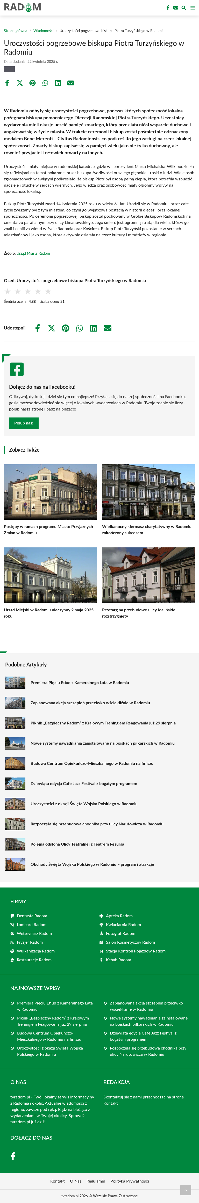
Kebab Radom (118, 960)
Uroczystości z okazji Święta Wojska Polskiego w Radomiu (84, 804)
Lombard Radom (31, 925)
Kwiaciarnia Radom (123, 925)
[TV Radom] (22, 8)
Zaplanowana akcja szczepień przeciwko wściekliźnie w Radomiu (90, 703)
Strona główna (15, 31)
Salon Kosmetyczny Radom (130, 942)
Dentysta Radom (32, 916)
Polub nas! (23, 423)
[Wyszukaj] (183, 8)
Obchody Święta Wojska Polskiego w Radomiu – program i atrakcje (92, 864)
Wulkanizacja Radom (36, 951)
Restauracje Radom (34, 960)
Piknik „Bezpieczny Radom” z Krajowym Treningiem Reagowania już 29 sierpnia (103, 723)
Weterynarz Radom (34, 933)
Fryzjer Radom (30, 942)
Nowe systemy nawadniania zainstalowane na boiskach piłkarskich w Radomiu (103, 743)
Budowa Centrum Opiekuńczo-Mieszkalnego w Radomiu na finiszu (92, 763)
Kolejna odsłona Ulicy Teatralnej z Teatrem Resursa (77, 844)
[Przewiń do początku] (185, 1190)
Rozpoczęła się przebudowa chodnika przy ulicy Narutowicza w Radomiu (97, 824)
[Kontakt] (175, 8)
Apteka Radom (119, 916)
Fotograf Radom (120, 933)
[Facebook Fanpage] (167, 8)
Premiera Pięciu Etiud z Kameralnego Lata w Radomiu (80, 683)
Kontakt (110, 1103)
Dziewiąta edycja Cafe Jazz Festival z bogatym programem (84, 784)
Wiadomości (43, 31)
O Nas (75, 1181)
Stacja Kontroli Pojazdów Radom (136, 951)
